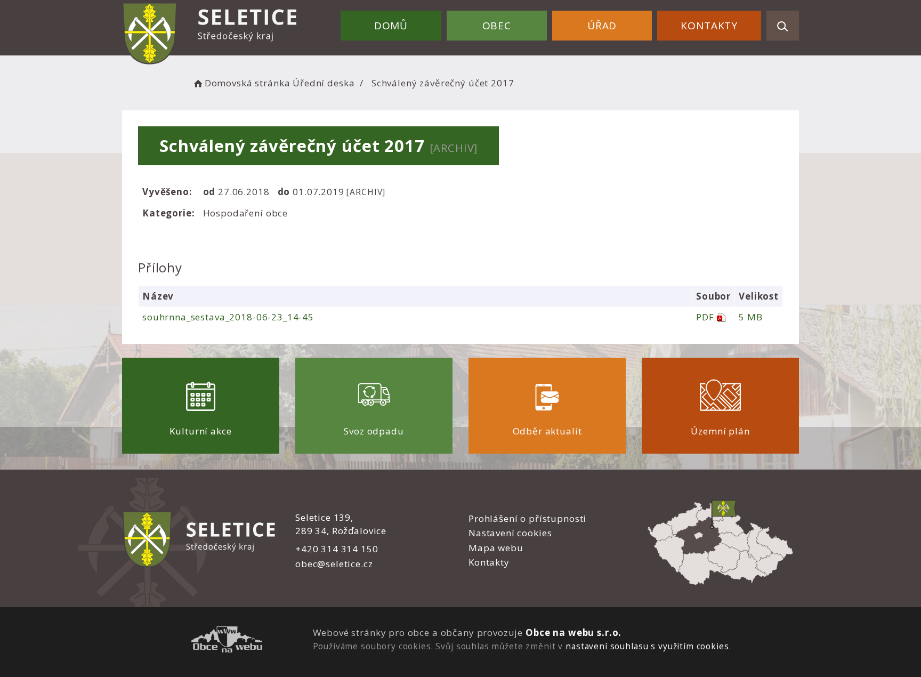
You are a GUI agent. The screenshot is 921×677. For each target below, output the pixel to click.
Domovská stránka (247, 83)
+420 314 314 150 (336, 549)
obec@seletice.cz (334, 564)
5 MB (750, 317)
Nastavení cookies (510, 533)
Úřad (602, 26)
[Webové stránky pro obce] (226, 641)
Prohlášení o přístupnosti (527, 518)
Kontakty (709, 26)
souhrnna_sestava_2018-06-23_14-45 (228, 317)
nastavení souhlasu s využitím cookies (647, 646)
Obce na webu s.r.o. (573, 632)
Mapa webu (495, 548)
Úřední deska (323, 83)
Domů (391, 26)
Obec (496, 26)
